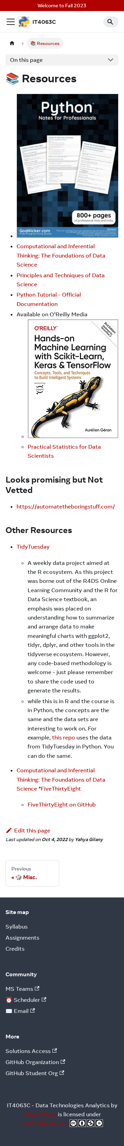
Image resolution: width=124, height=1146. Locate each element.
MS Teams (19, 988)
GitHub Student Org (32, 1073)
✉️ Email (17, 1010)
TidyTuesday (33, 546)
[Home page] (12, 43)
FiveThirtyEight (61, 788)
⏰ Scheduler (23, 999)
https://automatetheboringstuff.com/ (66, 506)
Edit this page (32, 830)
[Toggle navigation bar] (11, 22)
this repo (63, 737)
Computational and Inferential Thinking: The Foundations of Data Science (61, 255)
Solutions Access (28, 1050)
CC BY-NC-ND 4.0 (45, 1123)
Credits (15, 948)
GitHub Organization (32, 1062)
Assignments (22, 937)
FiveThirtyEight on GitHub (62, 804)
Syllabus (17, 926)
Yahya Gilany (39, 1114)
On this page (26, 59)
